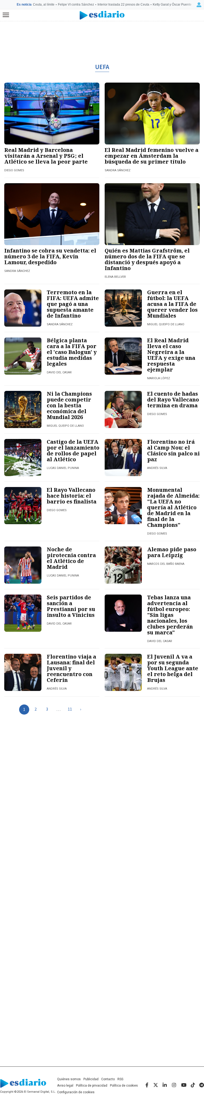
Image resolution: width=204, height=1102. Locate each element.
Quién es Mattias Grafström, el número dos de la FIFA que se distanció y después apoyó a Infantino (147, 259)
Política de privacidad (91, 1085)
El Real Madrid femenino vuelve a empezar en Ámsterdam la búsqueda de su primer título (151, 155)
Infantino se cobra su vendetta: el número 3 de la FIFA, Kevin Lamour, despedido (50, 256)
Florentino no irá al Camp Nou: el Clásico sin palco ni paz (173, 450)
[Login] (199, 4)
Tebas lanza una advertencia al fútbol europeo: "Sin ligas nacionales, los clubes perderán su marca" (170, 615)
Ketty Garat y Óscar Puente (172, 4)
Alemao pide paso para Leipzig (171, 552)
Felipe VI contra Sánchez (76, 4)
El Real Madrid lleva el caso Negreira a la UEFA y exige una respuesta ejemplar (171, 355)
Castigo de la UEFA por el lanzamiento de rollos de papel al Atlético (73, 450)
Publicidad (91, 1079)
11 (70, 709)
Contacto (108, 1079)
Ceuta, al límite (43, 4)
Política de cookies (124, 1085)
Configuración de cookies (76, 1092)
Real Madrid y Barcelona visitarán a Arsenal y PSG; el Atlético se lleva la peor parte (46, 155)
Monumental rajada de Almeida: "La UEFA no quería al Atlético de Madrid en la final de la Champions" (173, 507)
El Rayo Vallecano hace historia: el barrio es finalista (71, 495)
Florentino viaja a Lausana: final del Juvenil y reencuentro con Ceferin (71, 668)
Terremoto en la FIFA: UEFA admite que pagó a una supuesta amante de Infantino (73, 304)
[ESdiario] (102, 15)
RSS (120, 1079)
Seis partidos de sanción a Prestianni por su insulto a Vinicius (71, 606)
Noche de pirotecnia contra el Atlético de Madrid (71, 558)
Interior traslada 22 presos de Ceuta (123, 4)
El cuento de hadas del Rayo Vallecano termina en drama (173, 399)
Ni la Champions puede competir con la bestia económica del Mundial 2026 (69, 405)
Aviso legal (65, 1085)
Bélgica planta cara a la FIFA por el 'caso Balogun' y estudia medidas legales (72, 352)
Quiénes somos (69, 1079)
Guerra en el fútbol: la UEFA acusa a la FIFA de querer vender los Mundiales (172, 304)
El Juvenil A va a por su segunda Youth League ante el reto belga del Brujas (172, 668)
